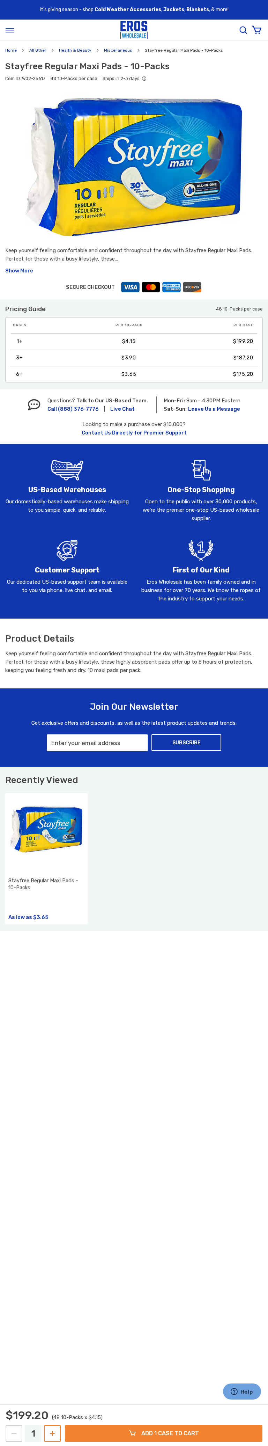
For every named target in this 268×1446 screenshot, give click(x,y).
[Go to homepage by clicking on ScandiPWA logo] (134, 30)
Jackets (173, 10)
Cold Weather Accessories (128, 10)
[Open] (10, 30)
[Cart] (256, 30)
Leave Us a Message (214, 409)
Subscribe (186, 743)
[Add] (52, 1433)
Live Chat (122, 409)
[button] (134, 166)
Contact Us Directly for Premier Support (134, 433)
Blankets (197, 10)
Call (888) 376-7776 (73, 409)
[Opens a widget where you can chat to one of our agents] (242, 1392)
